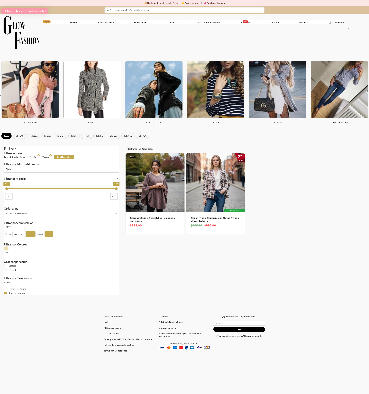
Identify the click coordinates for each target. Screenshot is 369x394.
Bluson (277, 122)
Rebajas (244, 22)
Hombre (73, 22)
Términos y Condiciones (115, 350)
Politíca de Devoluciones (171, 322)
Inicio (106, 322)
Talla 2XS (34, 136)
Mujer (47, 22)
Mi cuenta (163, 316)
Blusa (215, 122)
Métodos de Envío (167, 328)
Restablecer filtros (64, 157)
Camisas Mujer (339, 122)
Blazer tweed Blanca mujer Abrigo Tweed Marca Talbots (215, 219)
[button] (8, 234)
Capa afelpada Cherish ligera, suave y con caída (152, 219)
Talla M (74, 136)
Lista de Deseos (111, 333)
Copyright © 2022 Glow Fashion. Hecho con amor (128, 339)
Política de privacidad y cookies (119, 345)
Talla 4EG (142, 136)
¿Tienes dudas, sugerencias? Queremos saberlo (239, 336)
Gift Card (274, 22)
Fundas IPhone (141, 22)
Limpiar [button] (7, 226)
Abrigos (92, 122)
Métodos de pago (112, 328)
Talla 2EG (113, 136)
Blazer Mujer (154, 122)
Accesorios (30, 122)
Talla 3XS (19, 136)
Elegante (13, 270)
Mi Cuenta (304, 22)
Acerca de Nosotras (113, 316)
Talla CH (61, 136)
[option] (92, 94)
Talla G (87, 136)
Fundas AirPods (105, 22)
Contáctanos (339, 22)
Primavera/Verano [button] (17, 289)
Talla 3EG (128, 136)
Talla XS (47, 136)
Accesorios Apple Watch (208, 22)
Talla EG (99, 136)
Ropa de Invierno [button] (17, 293)
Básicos (12, 265)
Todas (6, 136)
